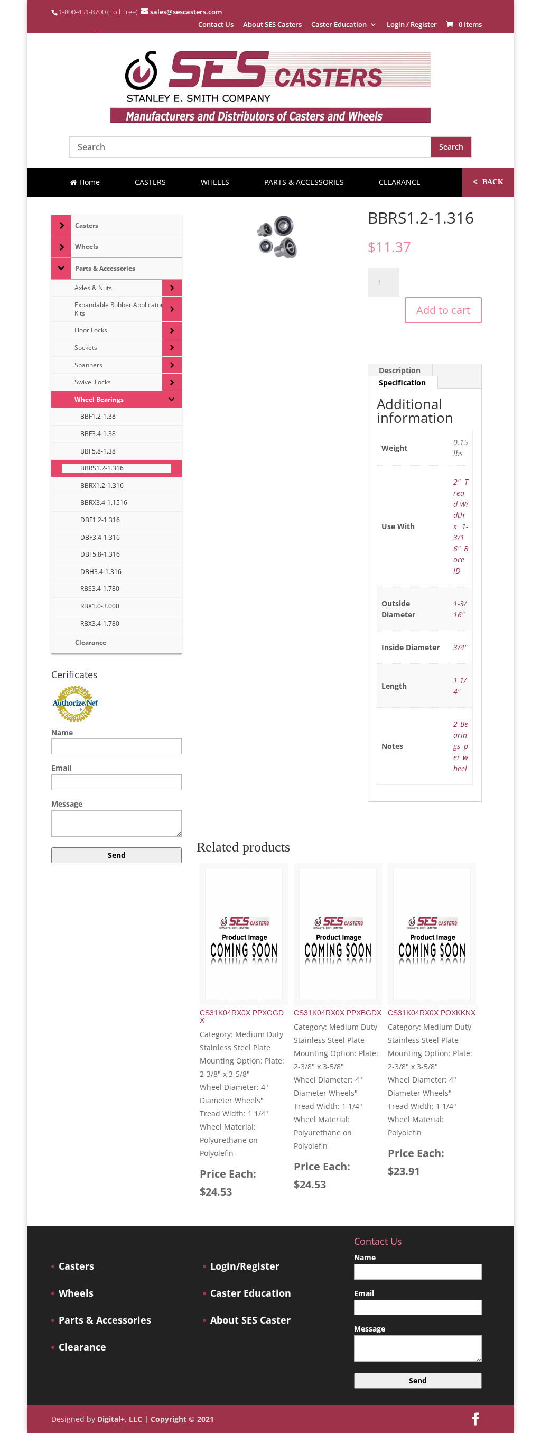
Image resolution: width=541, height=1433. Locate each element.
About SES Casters (272, 25)
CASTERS (150, 182)
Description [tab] (400, 370)
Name (62, 732)
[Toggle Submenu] (61, 225)
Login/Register (244, 1266)
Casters (76, 1266)
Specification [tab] (402, 382)
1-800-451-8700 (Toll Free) (98, 11)
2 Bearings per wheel (460, 746)
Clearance (82, 1347)
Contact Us (216, 25)
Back (488, 181)
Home (88, 182)
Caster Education (339, 25)
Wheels (76, 1293)
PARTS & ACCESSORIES (304, 182)
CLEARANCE (400, 182)
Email (61, 768)
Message (66, 804)
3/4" (460, 647)
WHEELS (215, 182)
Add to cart (443, 310)
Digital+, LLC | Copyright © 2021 (155, 1419)
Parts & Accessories (105, 1320)
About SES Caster (250, 1320)
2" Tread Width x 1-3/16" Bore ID (460, 526)
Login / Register (412, 25)
